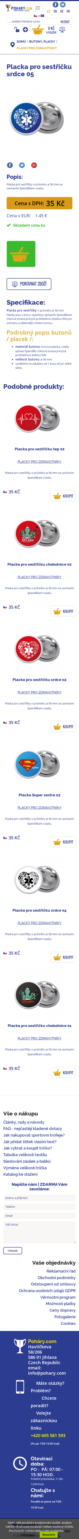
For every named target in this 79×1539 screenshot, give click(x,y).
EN (68, 11)
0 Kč (51, 30)
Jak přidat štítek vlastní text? (30, 1141)
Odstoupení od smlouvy (53, 1284)
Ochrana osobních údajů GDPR (47, 1290)
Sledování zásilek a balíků (27, 1161)
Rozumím (48, 1535)
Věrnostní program (58, 1297)
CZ (48, 11)
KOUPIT (68, 496)
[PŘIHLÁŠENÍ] (17, 29)
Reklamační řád (61, 1271)
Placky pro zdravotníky (37, 48)
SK (55, 11)
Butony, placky (42, 41)
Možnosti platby (61, 1303)
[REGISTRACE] (26, 29)
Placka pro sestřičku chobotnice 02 (39, 564)
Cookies (68, 1323)
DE (61, 11)
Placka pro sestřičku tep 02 (40, 449)
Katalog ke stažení (20, 1174)
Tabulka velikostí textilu (25, 1154)
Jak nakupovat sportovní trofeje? (34, 1135)
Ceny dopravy (63, 1310)
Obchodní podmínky (57, 1277)
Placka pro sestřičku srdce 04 (39, 910)
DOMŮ (21, 41)
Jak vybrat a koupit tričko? (27, 1148)
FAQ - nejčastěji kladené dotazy (32, 1128)
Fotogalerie (65, 1316)
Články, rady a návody (23, 1122)
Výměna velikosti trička (25, 1168)
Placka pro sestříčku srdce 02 (39, 679)
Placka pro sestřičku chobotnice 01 (40, 1025)
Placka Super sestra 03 (39, 795)
